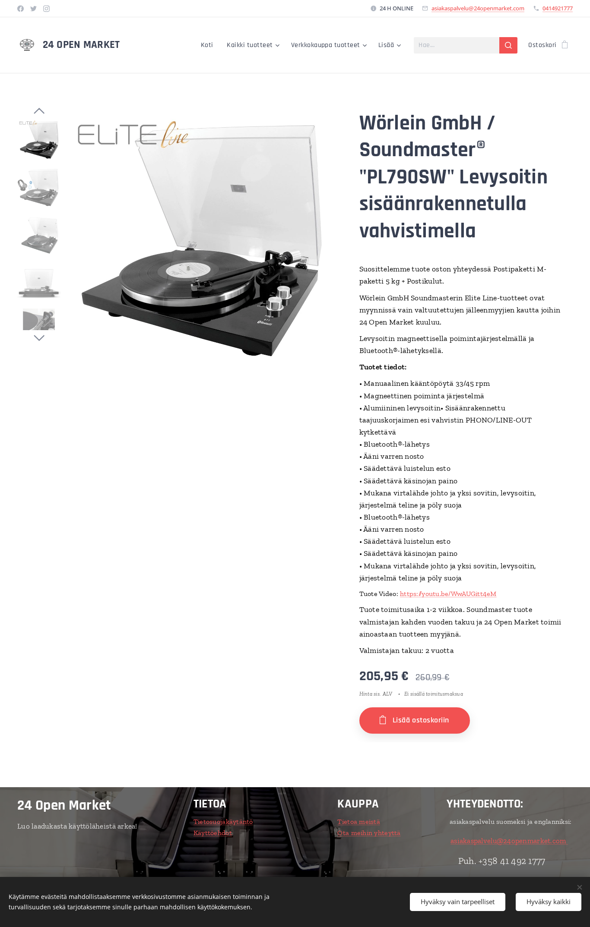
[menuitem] (209, 45)
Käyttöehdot (212, 833)
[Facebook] (20, 8)
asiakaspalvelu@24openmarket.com (477, 8)
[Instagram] (46, 8)
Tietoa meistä (358, 821)
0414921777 (557, 8)
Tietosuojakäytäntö (223, 821)
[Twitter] (33, 8)
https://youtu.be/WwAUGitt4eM (448, 594)
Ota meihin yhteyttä (368, 833)
